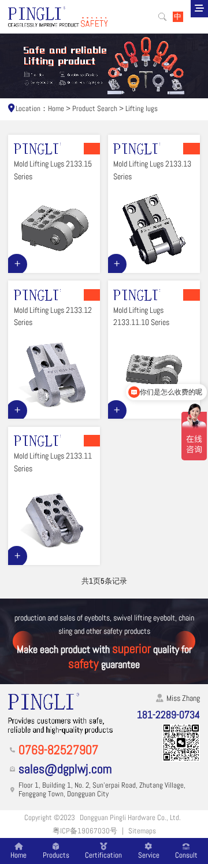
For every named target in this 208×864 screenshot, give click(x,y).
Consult (186, 855)
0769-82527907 (58, 750)
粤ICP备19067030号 (85, 831)
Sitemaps (142, 831)
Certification (103, 855)
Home (56, 108)
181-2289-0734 (168, 714)
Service (148, 855)
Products (56, 855)
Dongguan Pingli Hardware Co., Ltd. (130, 817)
